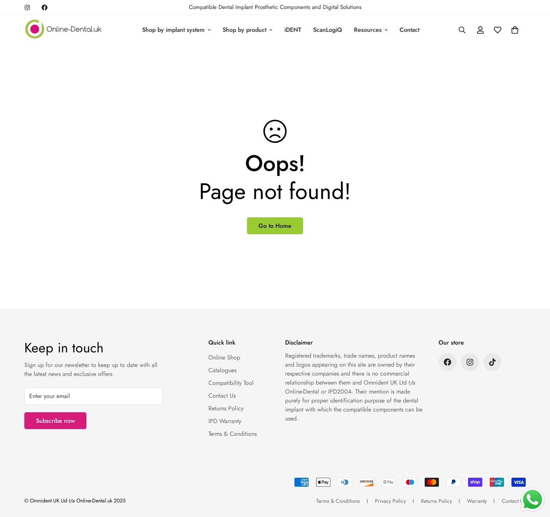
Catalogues (222, 370)
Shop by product (244, 29)
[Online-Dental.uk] (63, 30)
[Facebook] (45, 7)
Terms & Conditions (232, 433)
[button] (514, 30)
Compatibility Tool (231, 383)
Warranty (477, 501)
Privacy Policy (390, 501)
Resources (368, 29)
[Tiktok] (492, 362)
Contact (409, 29)
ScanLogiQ (327, 29)
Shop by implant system (173, 29)
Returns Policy (226, 408)
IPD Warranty (224, 421)
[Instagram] (27, 7)
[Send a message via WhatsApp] (532, 499)
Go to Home (275, 225)
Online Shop (224, 357)
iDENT (292, 29)
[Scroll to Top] (535, 476)
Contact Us (222, 395)
